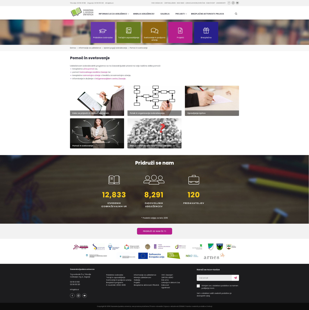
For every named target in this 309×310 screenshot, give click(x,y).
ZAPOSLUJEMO (170, 3)
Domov (73, 48)
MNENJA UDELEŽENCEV (143, 13)
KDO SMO (180, 3)
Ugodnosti (165, 287)
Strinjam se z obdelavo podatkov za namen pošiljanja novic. (220, 286)
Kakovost (165, 285)
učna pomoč (89, 69)
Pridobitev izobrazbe (114, 275)
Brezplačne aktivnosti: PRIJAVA (146, 285)
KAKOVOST (210, 3)
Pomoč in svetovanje (138, 48)
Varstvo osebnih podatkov (196, 306)
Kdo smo (165, 280)
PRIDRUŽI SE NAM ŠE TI (154, 231)
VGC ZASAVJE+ (157, 3)
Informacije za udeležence (90, 48)
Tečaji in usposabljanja (115, 277)
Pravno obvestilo (156, 306)
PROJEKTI (180, 13)
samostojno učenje (91, 75)
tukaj (208, 296)
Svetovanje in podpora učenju (118, 280)
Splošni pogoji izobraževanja (115, 48)
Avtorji (209, 306)
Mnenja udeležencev (142, 277)
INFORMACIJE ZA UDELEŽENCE (113, 13)
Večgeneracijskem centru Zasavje (110, 78)
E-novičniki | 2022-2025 (116, 285)
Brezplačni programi (114, 282)
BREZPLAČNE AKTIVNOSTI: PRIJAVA (207, 13)
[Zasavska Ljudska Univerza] (82, 12)
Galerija (137, 280)
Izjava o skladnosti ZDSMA (174, 306)
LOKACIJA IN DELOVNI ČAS (195, 3)
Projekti (137, 282)
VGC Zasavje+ (167, 275)
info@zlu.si (109, 3)
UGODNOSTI (220, 3)
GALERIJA (164, 13)
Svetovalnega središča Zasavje (93, 72)
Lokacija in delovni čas (170, 282)
